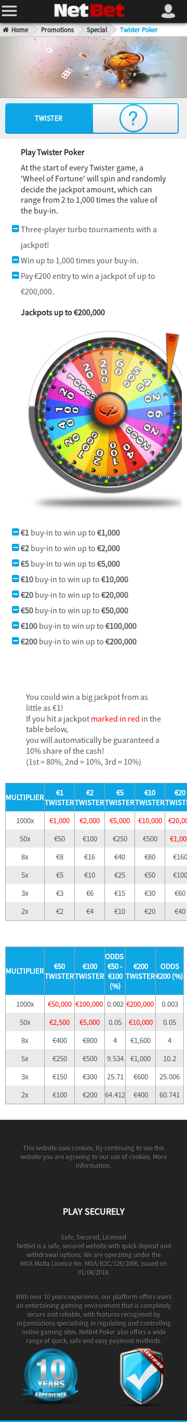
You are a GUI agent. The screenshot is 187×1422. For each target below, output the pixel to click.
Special (97, 29)
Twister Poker (139, 29)
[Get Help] (133, 118)
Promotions (57, 29)
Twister (48, 118)
